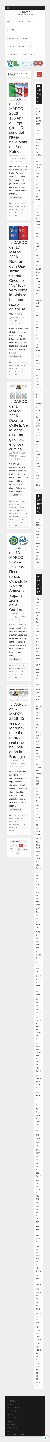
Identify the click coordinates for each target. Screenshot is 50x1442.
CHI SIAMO (31, 22)
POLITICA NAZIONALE (38, 1170)
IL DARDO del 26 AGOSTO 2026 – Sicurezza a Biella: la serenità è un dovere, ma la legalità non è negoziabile (38, 369)
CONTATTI (19, 22)
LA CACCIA (10, 46)
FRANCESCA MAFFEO (38, 845)
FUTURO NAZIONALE (38, 862)
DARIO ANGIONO (38, 795)
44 (19, 849)
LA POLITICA (11, 30)
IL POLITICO (38, 1002)
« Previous (16, 842)
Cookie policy (12, 54)
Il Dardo (25, 12)
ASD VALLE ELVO (29, 54)
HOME (9, 22)
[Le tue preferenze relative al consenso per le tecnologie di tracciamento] (45, 1438)
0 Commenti (21, 161)
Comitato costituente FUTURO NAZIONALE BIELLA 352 (38, 712)
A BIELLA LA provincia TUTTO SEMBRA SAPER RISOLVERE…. (38, 543)
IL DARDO (19, 207)
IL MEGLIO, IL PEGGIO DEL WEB (38, 985)
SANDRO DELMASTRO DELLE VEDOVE (38, 1258)
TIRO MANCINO (38, 1306)
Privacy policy (25, 46)
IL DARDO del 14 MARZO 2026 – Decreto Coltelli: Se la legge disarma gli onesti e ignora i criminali (18, 425)
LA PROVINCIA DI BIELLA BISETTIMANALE (18, 513)
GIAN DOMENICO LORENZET (38, 918)
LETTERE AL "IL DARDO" (38, 1082)
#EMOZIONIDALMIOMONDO (38, 622)
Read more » (15, 197)
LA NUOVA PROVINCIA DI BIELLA (18, 38)
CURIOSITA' (38, 781)
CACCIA (15, 501)
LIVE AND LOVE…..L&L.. (38, 1098)
